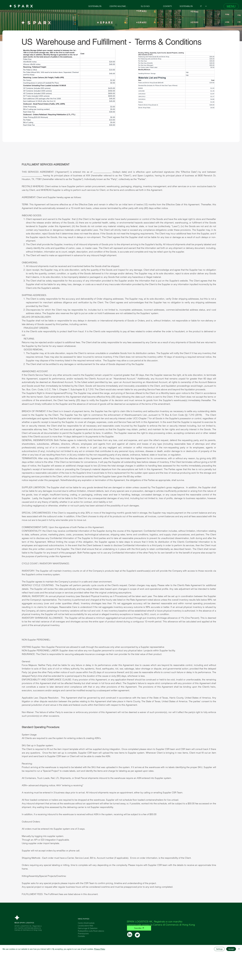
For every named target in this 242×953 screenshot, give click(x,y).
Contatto (81, 936)
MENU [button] (231, 6)
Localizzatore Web (85, 925)
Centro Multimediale (86, 923)
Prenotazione (83, 933)
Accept (231, 949)
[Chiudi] (238, 949)
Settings (219, 949)
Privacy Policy (99, 949)
